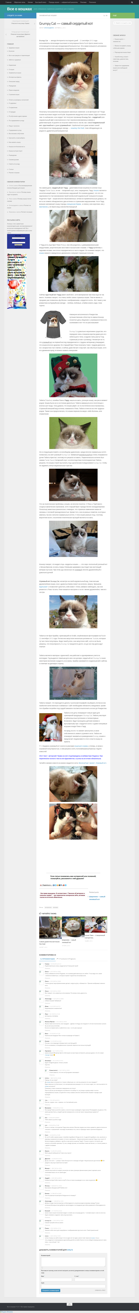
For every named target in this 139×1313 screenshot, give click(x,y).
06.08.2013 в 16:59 (57, 1186)
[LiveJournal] (62, 885)
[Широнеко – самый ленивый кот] (73, 926)
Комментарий (45, 1255)
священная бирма (74, 204)
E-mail (77, 1276)
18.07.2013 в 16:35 (57, 1168)
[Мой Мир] (60, 885)
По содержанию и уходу (16, 120)
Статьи (11, 169)
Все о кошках (19, 9)
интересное (48, 907)
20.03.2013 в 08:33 (54, 1117)
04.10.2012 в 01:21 (55, 1006)
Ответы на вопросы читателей (18, 100)
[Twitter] (56, 885)
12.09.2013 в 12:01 (58, 1201)
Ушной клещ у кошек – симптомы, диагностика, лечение (121, 59)
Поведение (12, 86)
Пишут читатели (14, 126)
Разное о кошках (14, 173)
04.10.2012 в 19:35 (62, 1021)
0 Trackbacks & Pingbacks (67, 959)
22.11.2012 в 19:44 (58, 1051)
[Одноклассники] (58, 885)
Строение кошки (14, 94)
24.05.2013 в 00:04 (56, 1151)
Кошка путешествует (15, 151)
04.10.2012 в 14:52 (55, 1014)
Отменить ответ (100, 1290)
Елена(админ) (49, 28)
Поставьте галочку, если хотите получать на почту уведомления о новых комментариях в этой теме (72, 1272)
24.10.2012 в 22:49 (56, 1041)
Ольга (70, 1250)
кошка (41, 253)
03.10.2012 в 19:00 (55, 971)
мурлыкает (43, 587)
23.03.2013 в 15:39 (54, 1125)
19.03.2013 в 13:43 (58, 1108)
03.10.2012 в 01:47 (56, 964)
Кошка (96, 190)
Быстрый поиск (40, 2)
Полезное (92, 2)
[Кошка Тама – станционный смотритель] (96, 924)
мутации (55, 907)
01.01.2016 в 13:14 (56, 1228)
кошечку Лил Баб (77, 128)
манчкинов (43, 207)
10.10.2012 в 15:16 (55, 1033)
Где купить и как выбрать (17, 138)
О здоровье (12, 103)
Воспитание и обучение (16, 133)
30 (106, 15)
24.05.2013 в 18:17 (57, 1158)
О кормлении (13, 107)
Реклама (83, 2)
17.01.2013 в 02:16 (54, 1100)
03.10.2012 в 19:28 (55, 981)
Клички (30, 2)
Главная (8, 2)
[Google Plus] (64, 885)
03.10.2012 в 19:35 (55, 991)
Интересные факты (15, 77)
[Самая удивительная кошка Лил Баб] (50, 927)
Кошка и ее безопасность (17, 146)
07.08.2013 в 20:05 (56, 1193)
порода (47, 1055)
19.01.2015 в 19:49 (58, 1220)
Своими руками (14, 159)
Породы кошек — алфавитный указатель (63, 2)
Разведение (13, 155)
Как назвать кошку (15, 142)
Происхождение (14, 90)
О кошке (11, 69)
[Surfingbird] (66, 885)
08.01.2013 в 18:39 (56, 1078)
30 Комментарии (48, 959)
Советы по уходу (14, 164)
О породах (12, 112)
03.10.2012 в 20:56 (58, 998)
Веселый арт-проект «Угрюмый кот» (93, 763)
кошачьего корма (81, 746)
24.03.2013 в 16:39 (55, 1135)
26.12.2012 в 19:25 (64, 1070)
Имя (43, 1276)
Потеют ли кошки (26, 212)
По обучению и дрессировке (18, 116)
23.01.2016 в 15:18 (55, 1236)
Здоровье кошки (14, 48)
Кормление (12, 65)
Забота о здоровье (15, 60)
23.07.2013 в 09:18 (56, 1178)
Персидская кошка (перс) (123, 52)
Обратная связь (19, 2)
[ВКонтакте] (54, 885)
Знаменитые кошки (48, 15)
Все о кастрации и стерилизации (19, 55)
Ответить (47, 968)
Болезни (11, 51)
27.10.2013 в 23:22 (57, 1211)
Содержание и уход (15, 130)
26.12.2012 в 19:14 (58, 1060)
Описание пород (14, 81)
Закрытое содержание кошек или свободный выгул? (121, 68)
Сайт (42, 1283)
